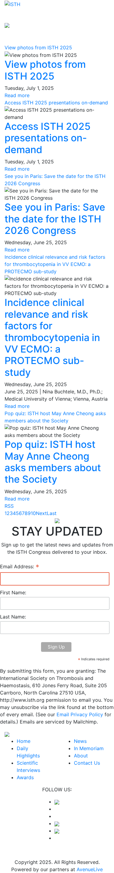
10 (33, 513)
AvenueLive (90, 869)
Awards (25, 777)
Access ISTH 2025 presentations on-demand (56, 103)
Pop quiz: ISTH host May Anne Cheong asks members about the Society (53, 461)
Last (52, 513)
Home (23, 741)
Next (41, 513)
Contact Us (87, 763)
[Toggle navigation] (100, 14)
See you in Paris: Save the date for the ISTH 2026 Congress (55, 218)
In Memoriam (89, 748)
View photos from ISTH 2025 (38, 47)
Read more (17, 95)
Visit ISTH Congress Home (35, 16)
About (81, 756)
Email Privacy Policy (80, 714)
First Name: (13, 592)
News (80, 741)
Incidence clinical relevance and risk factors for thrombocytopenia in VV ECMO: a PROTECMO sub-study (55, 264)
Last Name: (13, 617)
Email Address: (19, 567)
